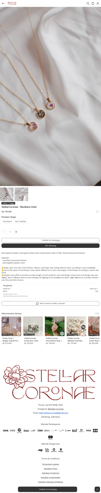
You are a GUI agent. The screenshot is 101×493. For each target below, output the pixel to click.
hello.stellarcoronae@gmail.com (53, 413)
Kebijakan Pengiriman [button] (50, 473)
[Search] (88, 3)
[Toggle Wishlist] (97, 211)
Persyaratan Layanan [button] (50, 464)
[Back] (3, 3)
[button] (93, 3)
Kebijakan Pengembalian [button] (50, 477)
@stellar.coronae (56, 409)
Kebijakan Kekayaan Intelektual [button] (50, 482)
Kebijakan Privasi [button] (50, 468)
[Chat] (97, 489)
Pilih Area (93, 289)
